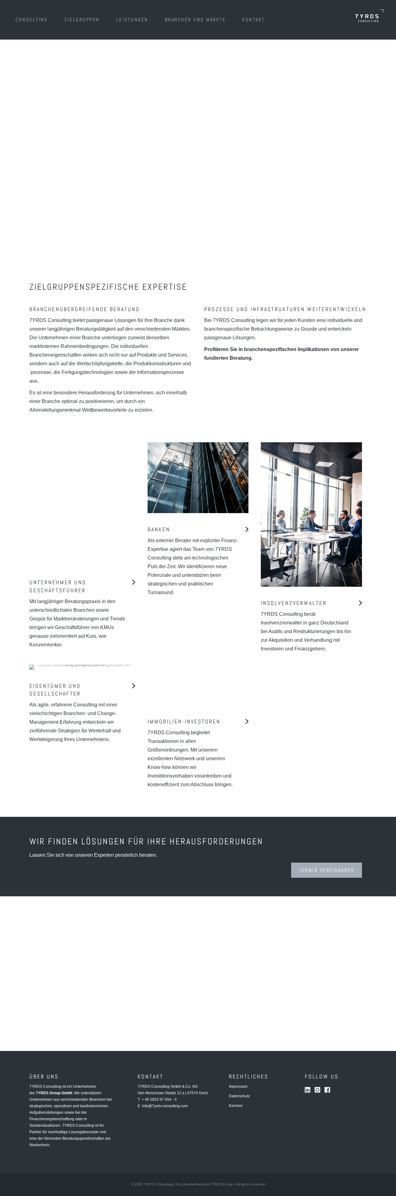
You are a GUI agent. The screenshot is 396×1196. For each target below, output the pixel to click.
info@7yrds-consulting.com (165, 1106)
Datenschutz (239, 1096)
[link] (31, 19)
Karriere (236, 1106)
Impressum (238, 1086)
